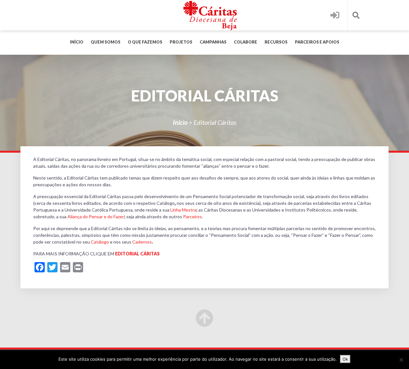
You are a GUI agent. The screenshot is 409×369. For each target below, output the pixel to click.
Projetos (181, 42)
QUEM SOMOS (105, 42)
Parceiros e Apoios (317, 42)
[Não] (401, 360)
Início (76, 42)
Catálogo (100, 242)
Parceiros (192, 216)
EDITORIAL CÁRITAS (137, 253)
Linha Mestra (183, 210)
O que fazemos (145, 42)
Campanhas (213, 42)
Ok (345, 359)
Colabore (245, 42)
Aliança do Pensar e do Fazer (95, 216)
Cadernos (142, 242)
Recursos (276, 42)
